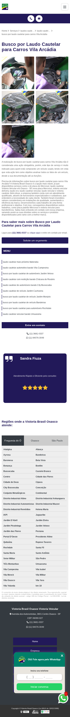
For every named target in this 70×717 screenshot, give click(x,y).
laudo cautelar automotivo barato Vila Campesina (26, 268)
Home (35, 641)
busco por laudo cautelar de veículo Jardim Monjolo (27, 297)
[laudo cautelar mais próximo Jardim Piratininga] (52, 107)
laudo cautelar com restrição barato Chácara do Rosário (29, 279)
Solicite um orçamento (35, 240)
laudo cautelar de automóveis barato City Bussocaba (27, 285)
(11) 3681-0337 (19, 233)
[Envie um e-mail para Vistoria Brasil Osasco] (39, 18)
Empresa (35, 651)
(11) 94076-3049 (36, 338)
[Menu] (64, 7)
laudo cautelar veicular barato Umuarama (22, 314)
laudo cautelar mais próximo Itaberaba (20, 262)
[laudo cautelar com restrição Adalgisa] (18, 107)
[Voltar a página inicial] (5, 6)
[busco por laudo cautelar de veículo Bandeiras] (18, 141)
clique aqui (35, 233)
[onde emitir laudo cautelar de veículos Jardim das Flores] (18, 73)
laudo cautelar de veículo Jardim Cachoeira (23, 291)
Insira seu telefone (39, 671)
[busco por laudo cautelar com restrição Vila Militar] (52, 73)
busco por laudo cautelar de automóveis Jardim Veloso (28, 273)
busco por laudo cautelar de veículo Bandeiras (24, 302)
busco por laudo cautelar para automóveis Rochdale (27, 308)
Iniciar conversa (39, 686)
